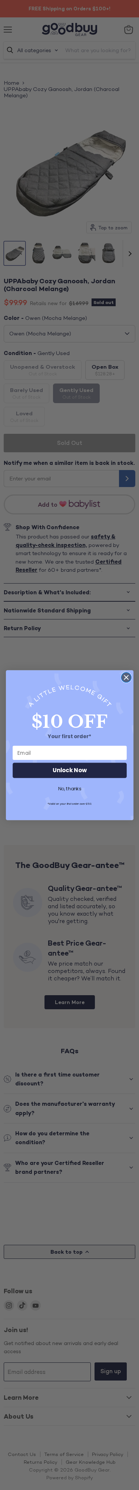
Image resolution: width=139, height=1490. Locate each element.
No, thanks (69, 788)
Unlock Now (70, 770)
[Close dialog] (126, 677)
